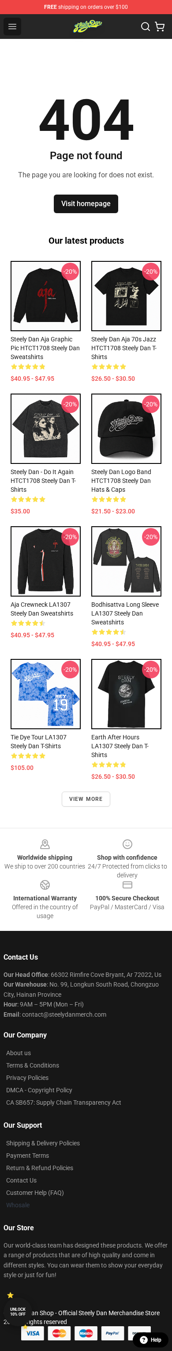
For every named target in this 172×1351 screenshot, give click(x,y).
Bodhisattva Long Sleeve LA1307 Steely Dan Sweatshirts (125, 613)
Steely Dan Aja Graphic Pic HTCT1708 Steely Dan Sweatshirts (45, 348)
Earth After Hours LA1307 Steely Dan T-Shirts (120, 746)
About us (18, 1052)
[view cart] (159, 26)
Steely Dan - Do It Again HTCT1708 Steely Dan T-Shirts (43, 480)
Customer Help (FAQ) (35, 1192)
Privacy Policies (27, 1077)
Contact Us (21, 1180)
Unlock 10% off (18, 1312)
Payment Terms (27, 1155)
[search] (145, 26)
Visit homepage (86, 203)
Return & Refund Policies (39, 1167)
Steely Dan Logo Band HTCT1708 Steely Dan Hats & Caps (121, 480)
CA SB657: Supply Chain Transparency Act (63, 1102)
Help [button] (156, 1340)
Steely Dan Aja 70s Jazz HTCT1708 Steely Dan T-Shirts (124, 348)
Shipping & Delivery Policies (43, 1143)
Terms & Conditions (32, 1065)
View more (86, 799)
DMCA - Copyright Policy (39, 1090)
